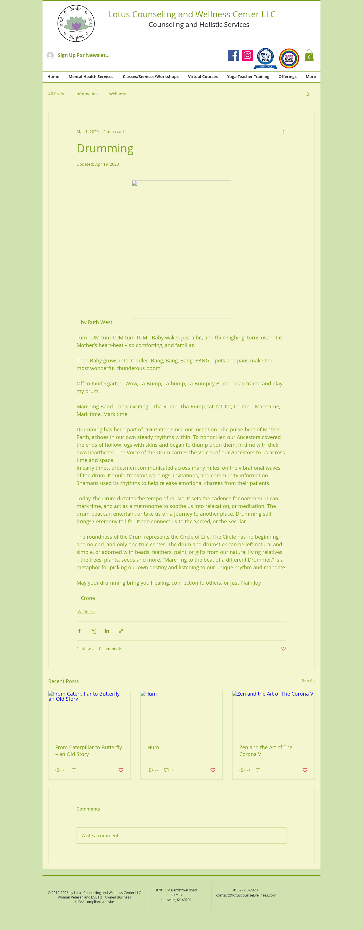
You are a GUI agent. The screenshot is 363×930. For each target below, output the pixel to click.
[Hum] (182, 714)
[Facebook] (233, 55)
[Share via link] (121, 631)
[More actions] (283, 131)
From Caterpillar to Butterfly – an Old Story (88, 750)
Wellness (117, 93)
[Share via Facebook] (79, 631)
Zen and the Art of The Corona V (265, 750)
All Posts (56, 93)
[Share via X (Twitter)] (93, 631)
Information (86, 93)
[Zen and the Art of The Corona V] (274, 714)
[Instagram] (247, 55)
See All (308, 680)
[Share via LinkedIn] (107, 631)
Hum (153, 747)
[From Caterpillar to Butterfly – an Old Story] (89, 714)
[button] (309, 55)
